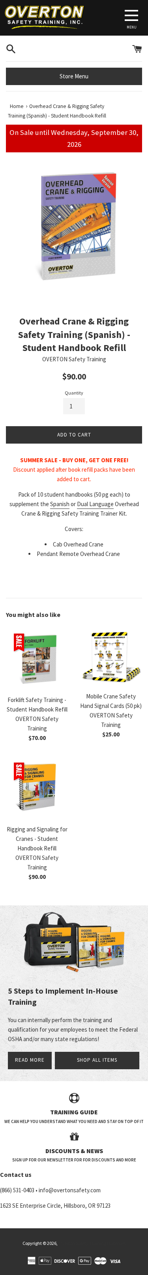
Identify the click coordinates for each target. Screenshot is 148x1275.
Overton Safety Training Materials (92, 1243)
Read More (30, 1060)
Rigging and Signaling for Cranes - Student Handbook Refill (37, 838)
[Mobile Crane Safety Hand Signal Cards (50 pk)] (111, 657)
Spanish (59, 504)
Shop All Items (97, 1060)
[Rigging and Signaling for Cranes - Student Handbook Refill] (37, 788)
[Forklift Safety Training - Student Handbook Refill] (37, 659)
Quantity (74, 393)
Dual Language (95, 504)
